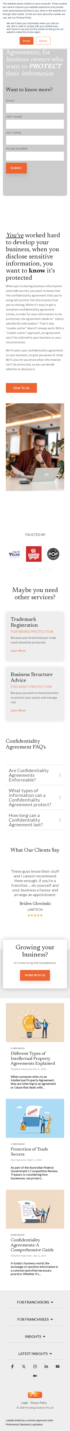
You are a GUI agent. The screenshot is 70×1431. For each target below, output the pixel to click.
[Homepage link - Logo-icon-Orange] (35, 1396)
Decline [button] (43, 40)
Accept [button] (26, 40)
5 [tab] (40, 571)
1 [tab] (21, 571)
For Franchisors (33, 1302)
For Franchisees (33, 1319)
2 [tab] (26, 571)
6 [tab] (45, 571)
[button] (12, 1368)
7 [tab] (50, 571)
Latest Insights (33, 1353)
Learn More (18, 650)
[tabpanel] (11, 554)
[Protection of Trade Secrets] (35, 1118)
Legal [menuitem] (24, 1402)
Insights (33, 1336)
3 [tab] (31, 571)
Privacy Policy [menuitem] (38, 1402)
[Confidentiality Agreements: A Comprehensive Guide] (35, 1209)
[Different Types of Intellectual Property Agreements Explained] (35, 1022)
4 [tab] (36, 571)
